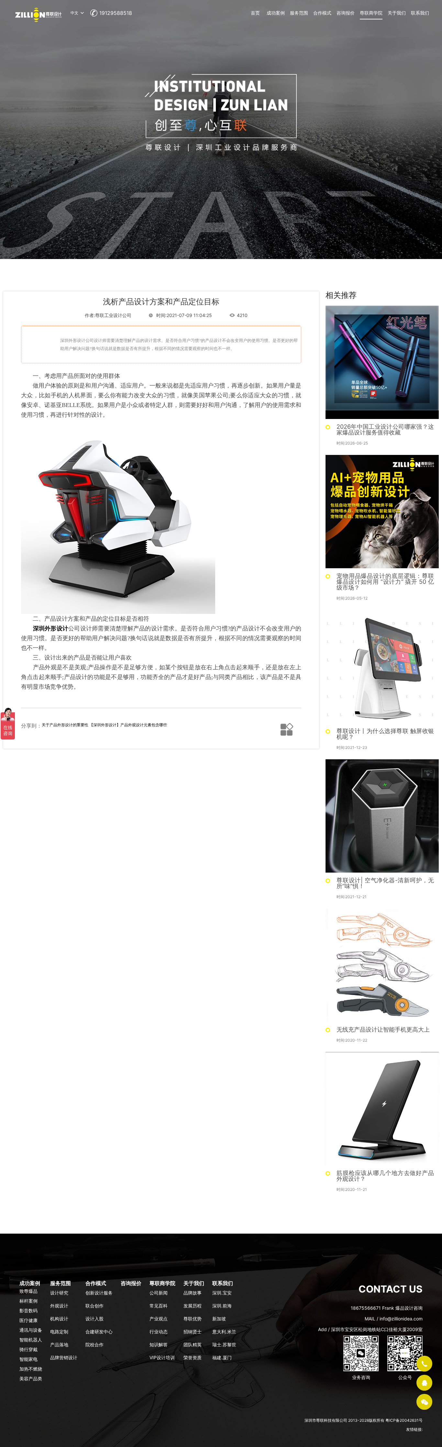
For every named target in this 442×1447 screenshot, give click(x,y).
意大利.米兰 (224, 1331)
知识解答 (158, 1344)
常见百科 (158, 1305)
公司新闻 (158, 1292)
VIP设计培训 (162, 1357)
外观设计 (59, 1305)
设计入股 (94, 1318)
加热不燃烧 (30, 1369)
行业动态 (158, 1331)
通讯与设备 (30, 1330)
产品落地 (59, 1344)
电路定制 (59, 1331)
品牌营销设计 (63, 1357)
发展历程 (192, 1305)
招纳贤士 (192, 1331)
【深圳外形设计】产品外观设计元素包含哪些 (128, 724)
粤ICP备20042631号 (404, 1420)
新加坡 (219, 1318)
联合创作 (94, 1305)
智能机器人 (30, 1339)
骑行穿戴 (28, 1349)
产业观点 (158, 1318)
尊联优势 (192, 1318)
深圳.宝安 (222, 1292)
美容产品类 (30, 1378)
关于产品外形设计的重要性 (65, 724)
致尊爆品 (28, 1291)
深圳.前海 (222, 1305)
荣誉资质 (192, 1357)
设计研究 (59, 1292)
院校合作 (94, 1344)
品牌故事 (192, 1292)
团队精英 (192, 1344)
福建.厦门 (222, 1357)
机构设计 (59, 1318)
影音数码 (28, 1310)
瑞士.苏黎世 (224, 1344)
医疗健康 (28, 1320)
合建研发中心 (99, 1331)
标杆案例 (28, 1301)
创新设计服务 (99, 1292)
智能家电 (28, 1359)
